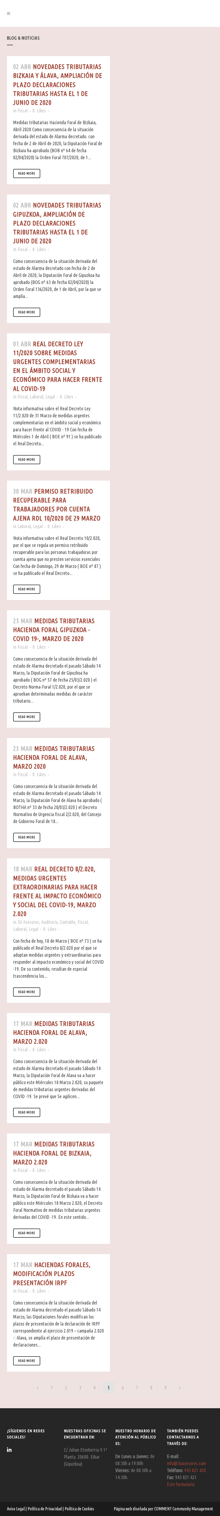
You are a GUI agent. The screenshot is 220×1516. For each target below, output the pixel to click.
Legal (50, 396)
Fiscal (22, 110)
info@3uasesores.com (186, 1463)
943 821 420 (195, 1470)
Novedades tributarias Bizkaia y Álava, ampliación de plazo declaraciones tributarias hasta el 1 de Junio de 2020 (57, 84)
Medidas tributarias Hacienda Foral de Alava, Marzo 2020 (54, 757)
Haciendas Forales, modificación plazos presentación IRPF (52, 1273)
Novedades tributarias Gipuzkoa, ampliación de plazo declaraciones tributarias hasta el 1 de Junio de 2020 (57, 223)
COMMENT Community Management (183, 1508)
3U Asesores (28, 922)
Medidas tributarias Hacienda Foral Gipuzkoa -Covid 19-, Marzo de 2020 (54, 629)
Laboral (36, 396)
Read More (26, 173)
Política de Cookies (79, 1508)
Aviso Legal (16, 1508)
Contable (67, 922)
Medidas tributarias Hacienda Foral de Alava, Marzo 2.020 (54, 1032)
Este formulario (181, 1484)
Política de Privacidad (45, 1508)
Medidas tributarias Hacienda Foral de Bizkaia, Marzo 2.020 (54, 1152)
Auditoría (49, 922)
